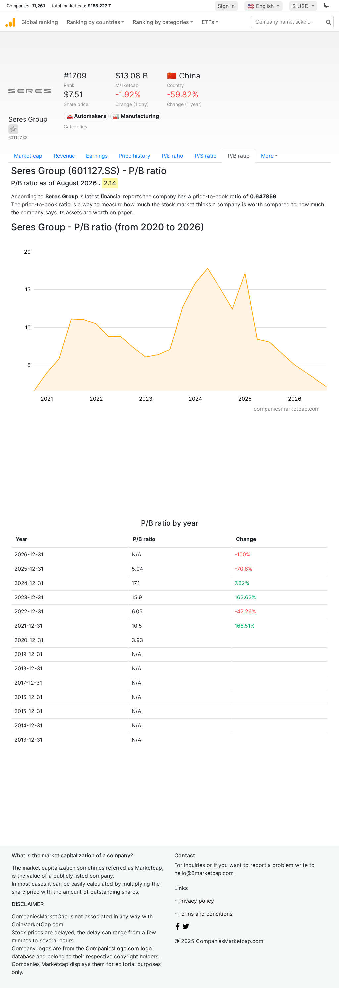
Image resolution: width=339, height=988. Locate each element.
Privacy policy (196, 900)
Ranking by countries (93, 22)
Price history (134, 155)
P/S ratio (206, 155)
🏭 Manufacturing (136, 116)
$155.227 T (99, 5)
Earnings (97, 155)
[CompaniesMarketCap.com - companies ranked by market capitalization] (10, 22)
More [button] (267, 155)
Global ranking (39, 22)
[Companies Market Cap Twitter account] (186, 927)
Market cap (28, 155)
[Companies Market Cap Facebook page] (177, 927)
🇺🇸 (261, 6)
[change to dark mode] (326, 6)
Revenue (64, 155)
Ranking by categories (161, 22)
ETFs (208, 22)
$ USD (301, 6)
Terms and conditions (205, 913)
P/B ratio (239, 155)
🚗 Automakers (86, 116)
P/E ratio (172, 155)
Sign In (226, 6)
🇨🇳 (184, 75)
